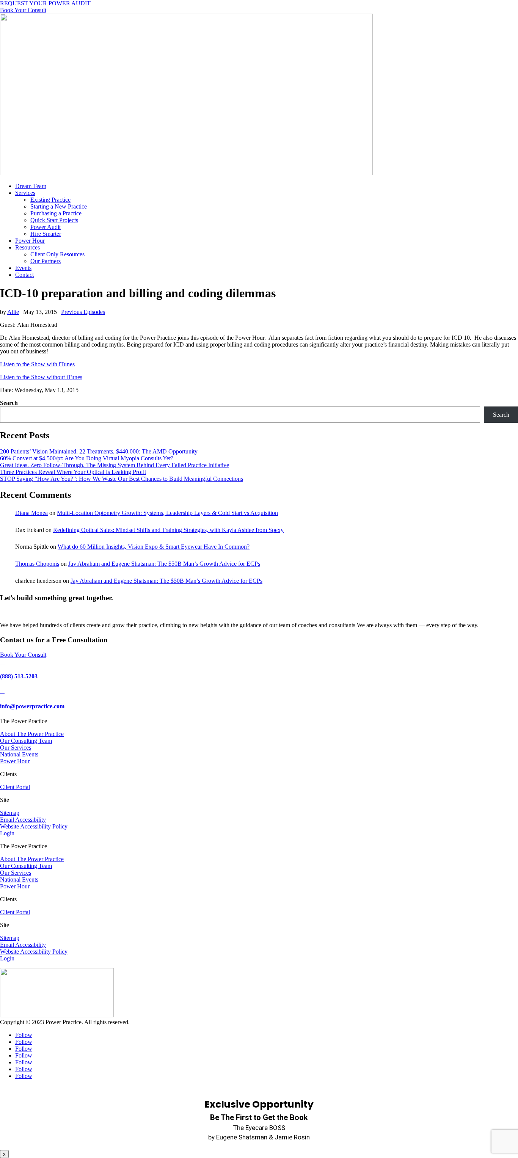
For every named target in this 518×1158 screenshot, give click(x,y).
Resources (27, 247)
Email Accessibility (23, 819)
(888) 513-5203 (19, 676)
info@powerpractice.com (32, 706)
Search (9, 403)
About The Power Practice (32, 734)
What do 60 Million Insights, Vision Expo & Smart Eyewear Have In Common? (154, 546)
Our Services (15, 747)
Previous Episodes (83, 312)
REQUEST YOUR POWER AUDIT (45, 3)
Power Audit (45, 227)
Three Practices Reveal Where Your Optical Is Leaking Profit (73, 472)
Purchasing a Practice (56, 213)
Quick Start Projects (54, 220)
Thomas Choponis (37, 563)
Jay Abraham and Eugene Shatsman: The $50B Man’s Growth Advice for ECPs (164, 563)
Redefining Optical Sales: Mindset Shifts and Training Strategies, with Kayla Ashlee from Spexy (168, 530)
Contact (24, 274)
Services (25, 193)
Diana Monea (31, 513)
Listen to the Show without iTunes (41, 377)
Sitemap (9, 813)
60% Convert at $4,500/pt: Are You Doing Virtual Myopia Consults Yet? (86, 458)
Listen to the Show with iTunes (37, 364)
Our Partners (45, 261)
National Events (19, 754)
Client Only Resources (57, 254)
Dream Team (30, 186)
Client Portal (15, 787)
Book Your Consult (23, 10)
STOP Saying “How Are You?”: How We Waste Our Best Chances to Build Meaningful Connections (121, 478)
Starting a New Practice (58, 206)
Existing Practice (50, 199)
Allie (13, 312)
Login (7, 833)
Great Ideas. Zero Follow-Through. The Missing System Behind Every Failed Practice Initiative (114, 465)
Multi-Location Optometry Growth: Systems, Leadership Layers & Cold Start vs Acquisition (167, 513)
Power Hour (30, 240)
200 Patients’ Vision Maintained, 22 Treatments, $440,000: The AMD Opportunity (99, 451)
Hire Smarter (45, 234)
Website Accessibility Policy (33, 826)
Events (23, 268)
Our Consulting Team (26, 740)
